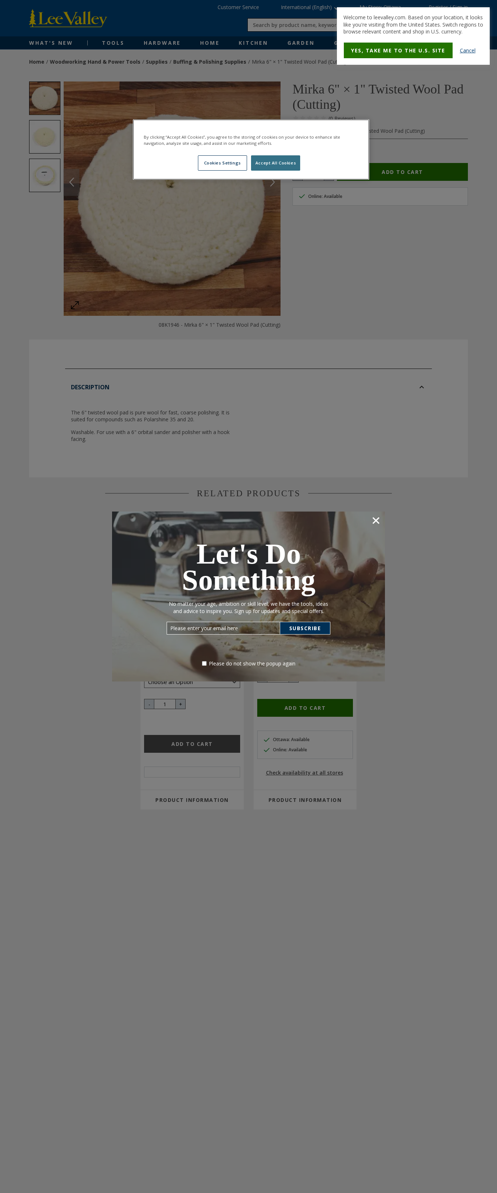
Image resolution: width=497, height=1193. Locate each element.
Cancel (468, 50)
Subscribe (305, 628)
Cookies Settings (222, 163)
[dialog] (413, 36)
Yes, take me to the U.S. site (398, 50)
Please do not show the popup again (252, 663)
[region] (251, 149)
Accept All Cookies (275, 163)
